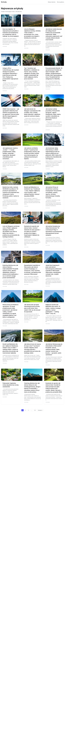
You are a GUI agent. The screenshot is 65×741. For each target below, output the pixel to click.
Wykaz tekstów (51, 2)
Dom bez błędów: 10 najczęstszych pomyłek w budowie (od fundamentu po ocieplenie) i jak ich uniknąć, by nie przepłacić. (11, 32)
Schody (4, 2)
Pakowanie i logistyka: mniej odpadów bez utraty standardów (11, 384)
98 (35, 410)
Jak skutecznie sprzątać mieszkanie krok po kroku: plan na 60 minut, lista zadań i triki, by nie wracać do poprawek (32, 308)
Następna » (40, 410)
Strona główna (60, 2)
